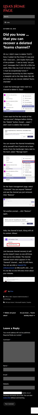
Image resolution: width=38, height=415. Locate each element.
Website (6, 384)
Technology (7, 299)
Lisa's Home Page (14, 8)
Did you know (9, 302)
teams (29, 302)
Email (5, 375)
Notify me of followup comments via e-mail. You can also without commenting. (17, 395)
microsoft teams (20, 302)
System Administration (20, 297)
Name (5, 366)
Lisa (11, 291)
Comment (7, 340)
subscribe (6, 398)
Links (8, 22)
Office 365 (8, 297)
